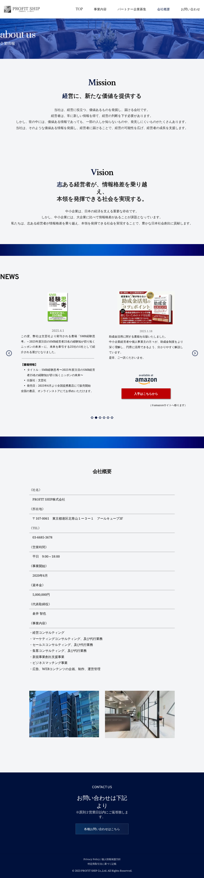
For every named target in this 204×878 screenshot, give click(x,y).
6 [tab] (112, 417)
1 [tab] (92, 417)
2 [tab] (96, 417)
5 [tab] (108, 417)
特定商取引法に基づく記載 (102, 863)
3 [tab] (100, 417)
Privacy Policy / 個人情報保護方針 (102, 859)
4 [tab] (104, 417)
